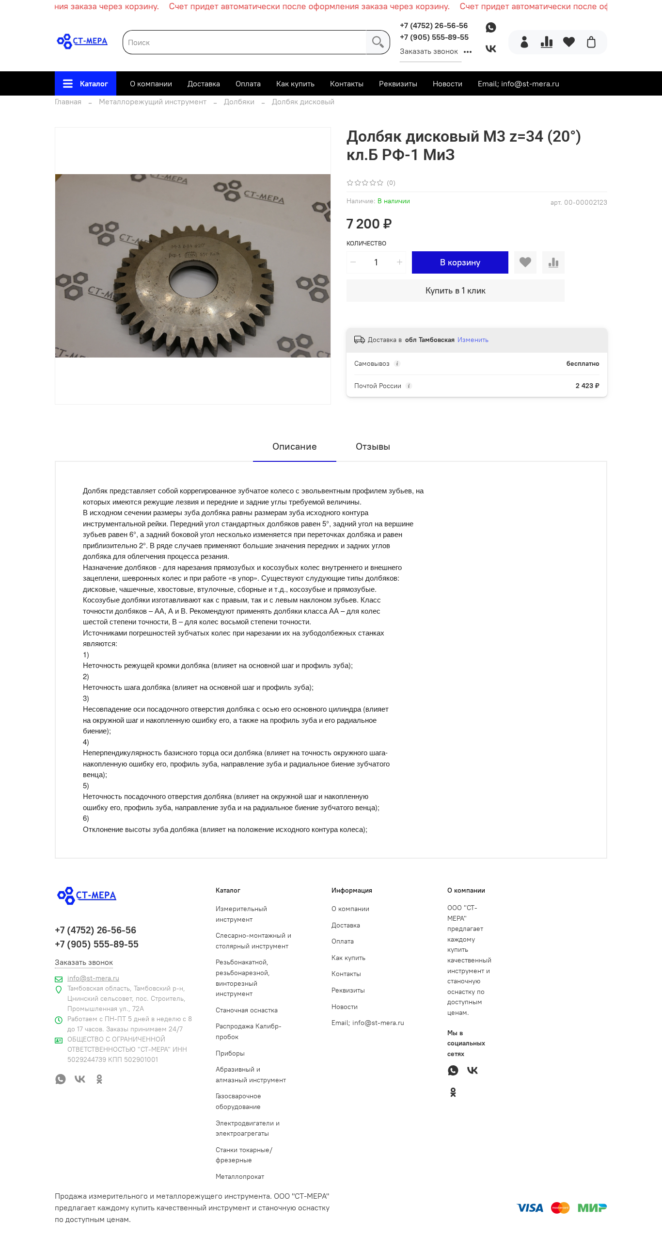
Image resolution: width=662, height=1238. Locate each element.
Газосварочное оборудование (238, 1101)
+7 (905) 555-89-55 (434, 37)
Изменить (473, 339)
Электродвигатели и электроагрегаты (248, 1128)
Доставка (204, 83)
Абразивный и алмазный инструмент (251, 1074)
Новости (447, 83)
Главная (68, 101)
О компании (151, 83)
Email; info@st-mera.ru (518, 83)
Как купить (295, 83)
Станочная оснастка (247, 1010)
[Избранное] (569, 42)
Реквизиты (398, 83)
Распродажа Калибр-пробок (249, 1031)
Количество (366, 243)
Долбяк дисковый (303, 101)
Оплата (248, 83)
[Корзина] (591, 42)
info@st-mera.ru (93, 978)
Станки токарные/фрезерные (244, 1155)
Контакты (346, 83)
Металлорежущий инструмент (152, 101)
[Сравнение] (547, 42)
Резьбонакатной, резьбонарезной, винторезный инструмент (243, 978)
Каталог (94, 83)
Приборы (230, 1053)
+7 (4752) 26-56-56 (434, 25)
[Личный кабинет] (524, 42)
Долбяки (239, 101)
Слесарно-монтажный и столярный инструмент (253, 940)
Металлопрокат (240, 1176)
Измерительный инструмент (241, 914)
